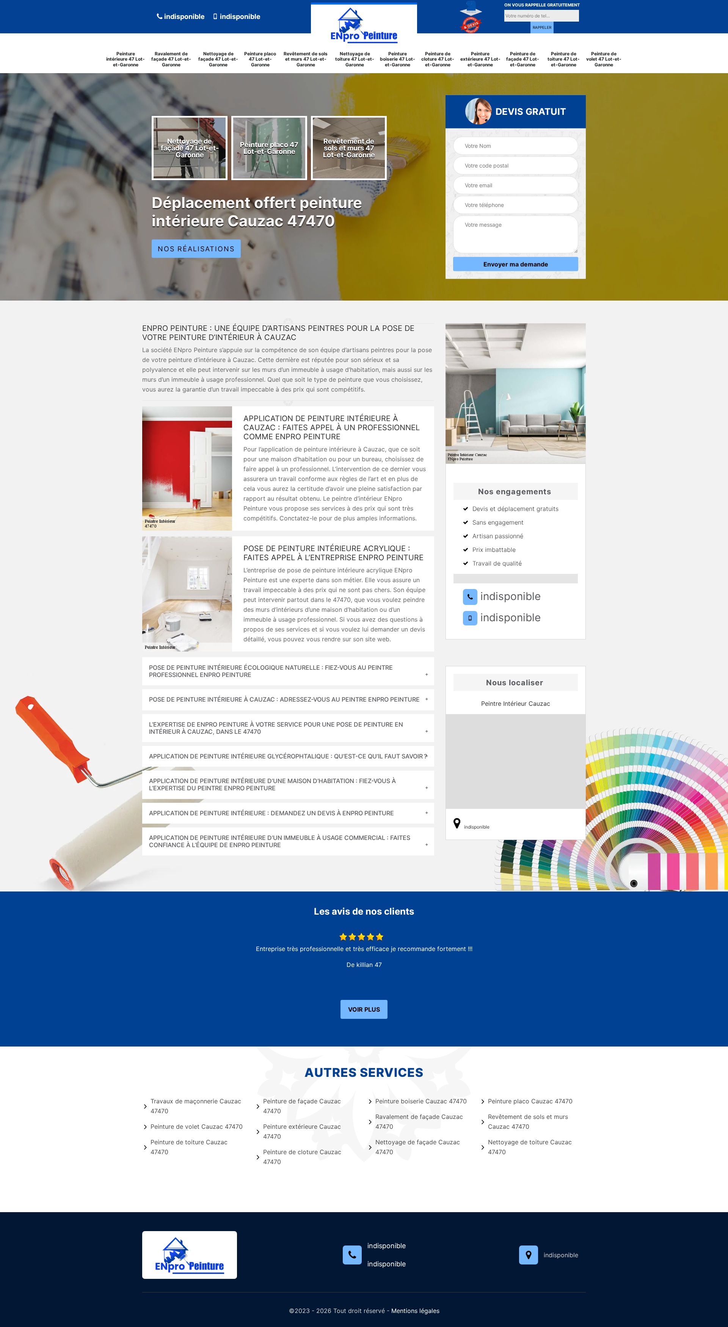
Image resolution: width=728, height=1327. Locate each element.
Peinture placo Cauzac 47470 (530, 1101)
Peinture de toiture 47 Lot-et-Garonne (564, 59)
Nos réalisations (196, 249)
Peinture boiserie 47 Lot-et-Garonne (397, 59)
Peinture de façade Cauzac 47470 (302, 1106)
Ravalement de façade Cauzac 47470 (419, 1121)
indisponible (184, 16)
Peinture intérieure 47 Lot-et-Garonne (125, 59)
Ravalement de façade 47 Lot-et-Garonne (171, 59)
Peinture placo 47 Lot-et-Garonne (260, 59)
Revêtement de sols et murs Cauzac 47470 (528, 1121)
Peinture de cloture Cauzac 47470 (302, 1157)
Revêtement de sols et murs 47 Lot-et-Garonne (306, 59)
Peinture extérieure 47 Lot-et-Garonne (480, 59)
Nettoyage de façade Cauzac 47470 (417, 1147)
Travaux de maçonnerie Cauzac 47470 (196, 1106)
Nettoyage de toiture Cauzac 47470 (530, 1147)
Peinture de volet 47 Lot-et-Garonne (603, 59)
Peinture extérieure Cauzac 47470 (302, 1131)
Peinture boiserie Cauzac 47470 (421, 1101)
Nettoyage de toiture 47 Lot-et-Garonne (354, 59)
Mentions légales (415, 1310)
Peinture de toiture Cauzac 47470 (189, 1147)
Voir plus (364, 1009)
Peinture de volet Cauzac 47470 (197, 1126)
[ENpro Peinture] (364, 24)
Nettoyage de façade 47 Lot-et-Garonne (218, 59)
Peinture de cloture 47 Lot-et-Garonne (437, 59)
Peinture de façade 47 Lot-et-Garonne (522, 59)
